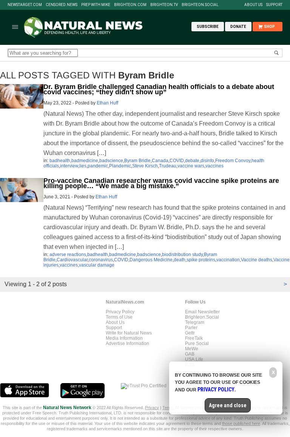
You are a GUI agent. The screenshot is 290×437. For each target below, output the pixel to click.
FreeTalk (194, 338)
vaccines (214, 166)
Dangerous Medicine (151, 259)
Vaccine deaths (256, 259)
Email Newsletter (202, 311)
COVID (177, 160)
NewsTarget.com (25, 5)
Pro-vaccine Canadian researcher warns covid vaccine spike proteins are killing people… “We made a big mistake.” (161, 183)
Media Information (124, 338)
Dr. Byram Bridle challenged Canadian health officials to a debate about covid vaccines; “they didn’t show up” (158, 89)
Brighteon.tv (164, 5)
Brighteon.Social (200, 5)
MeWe (191, 348)
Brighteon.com (130, 5)
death (179, 259)
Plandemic (120, 166)
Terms (168, 407)
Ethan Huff (107, 103)
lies (82, 166)
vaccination (228, 259)
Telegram (194, 322)
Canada (160, 160)
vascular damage (96, 265)
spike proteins (201, 259)
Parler (191, 327)
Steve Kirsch (145, 166)
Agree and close (228, 405)
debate (192, 160)
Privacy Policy (120, 311)
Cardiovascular (72, 259)
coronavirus (101, 259)
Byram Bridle (137, 160)
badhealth (59, 160)
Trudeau (167, 166)
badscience (111, 160)
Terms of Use (119, 317)
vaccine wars (190, 166)
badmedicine (84, 160)
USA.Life (194, 359)
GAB (189, 354)
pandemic (98, 166)
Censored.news (61, 5)
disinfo (207, 160)
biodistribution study (182, 254)
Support (274, 5)
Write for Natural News (129, 333)
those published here (241, 423)
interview (69, 166)
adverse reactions (67, 254)
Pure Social (197, 343)
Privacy (152, 407)
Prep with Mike (95, 5)
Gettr (190, 333)
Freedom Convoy (232, 160)
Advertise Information (127, 343)
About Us (253, 5)
